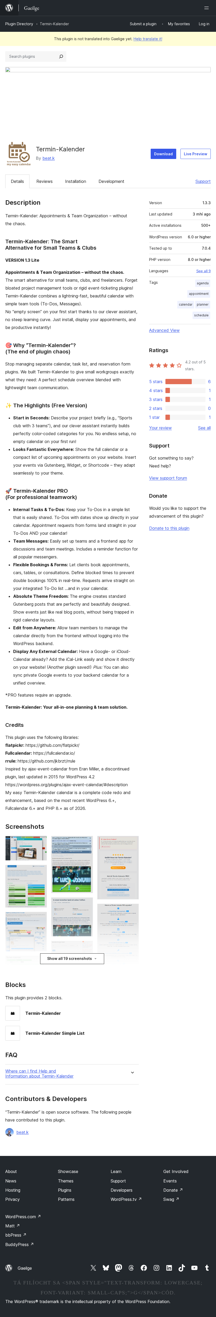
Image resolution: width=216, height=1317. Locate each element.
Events (170, 1181)
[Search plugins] (61, 56)
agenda (203, 283)
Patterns (66, 1199)
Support (203, 181)
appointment (199, 294)
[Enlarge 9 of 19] (86, 947)
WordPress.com (23, 1216)
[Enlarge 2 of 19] (39, 871)
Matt (12, 1225)
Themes (65, 1181)
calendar (186, 304)
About (11, 1171)
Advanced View (164, 330)
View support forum (168, 478)
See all (204, 427)
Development (111, 181)
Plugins (64, 1190)
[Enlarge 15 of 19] (131, 843)
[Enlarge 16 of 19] (131, 910)
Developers (121, 1190)
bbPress (16, 1235)
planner (203, 304)
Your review (160, 427)
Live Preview (195, 154)
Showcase (68, 1171)
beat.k (48, 158)
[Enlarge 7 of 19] (86, 843)
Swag (171, 1199)
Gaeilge (25, 1268)
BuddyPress (19, 1244)
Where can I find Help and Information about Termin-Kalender (39, 1074)
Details (17, 181)
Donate (173, 1190)
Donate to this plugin (169, 528)
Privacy (12, 1199)
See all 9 (203, 271)
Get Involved (176, 1171)
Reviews (44, 181)
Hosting (12, 1190)
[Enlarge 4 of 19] (39, 962)
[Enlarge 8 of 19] (86, 904)
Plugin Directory (19, 24)
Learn (116, 1171)
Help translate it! (148, 39)
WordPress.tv (126, 1199)
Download (163, 154)
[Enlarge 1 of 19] (39, 843)
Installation (75, 181)
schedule (201, 315)
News (10, 1181)
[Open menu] (207, 8)
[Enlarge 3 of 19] (39, 919)
